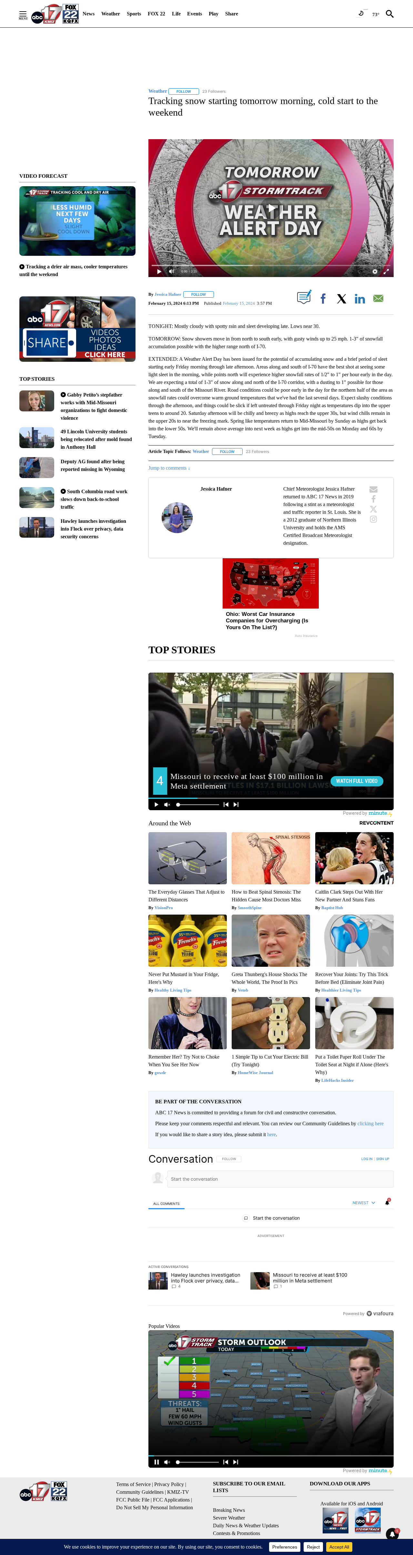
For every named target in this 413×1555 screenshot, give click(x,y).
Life (176, 13)
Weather (110, 13)
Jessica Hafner (168, 294)
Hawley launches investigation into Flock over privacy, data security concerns (93, 528)
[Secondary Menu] (27, 13)
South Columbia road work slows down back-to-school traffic (94, 499)
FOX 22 (156, 13)
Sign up (382, 1159)
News (89, 13)
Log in (367, 1159)
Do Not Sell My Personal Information (154, 1507)
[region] (271, 1236)
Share (231, 13)
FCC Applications (171, 1499)
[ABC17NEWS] (55, 13)
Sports (134, 13)
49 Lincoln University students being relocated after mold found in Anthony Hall (96, 439)
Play (213, 13)
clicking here (371, 1123)
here (271, 1134)
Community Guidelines (140, 1492)
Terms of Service (133, 1484)
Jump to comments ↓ (169, 468)
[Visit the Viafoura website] (380, 1313)
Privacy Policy (169, 1484)
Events (194, 13)
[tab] (166, 1203)
